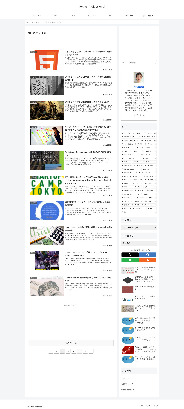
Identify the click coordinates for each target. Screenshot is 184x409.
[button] (154, 62)
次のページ (71, 343)
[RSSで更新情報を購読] (143, 115)
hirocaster (139, 87)
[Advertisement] (71, 41)
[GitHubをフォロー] (137, 115)
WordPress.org (127, 390)
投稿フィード (127, 384)
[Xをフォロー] (134, 115)
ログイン (125, 379)
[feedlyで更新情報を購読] (140, 115)
